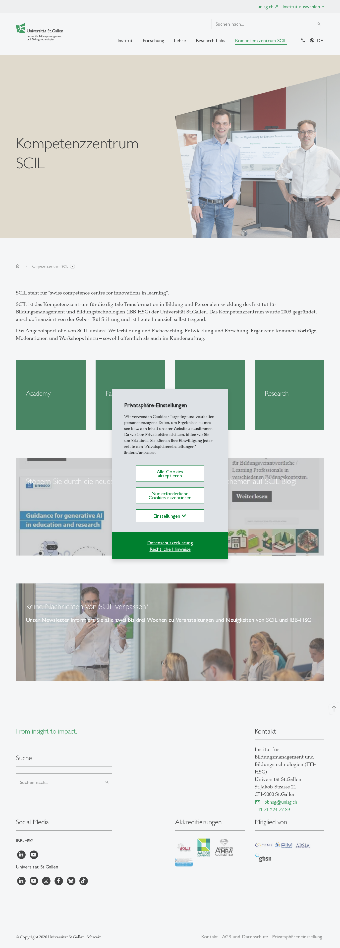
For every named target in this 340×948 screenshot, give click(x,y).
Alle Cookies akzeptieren (170, 473)
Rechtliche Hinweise (170, 549)
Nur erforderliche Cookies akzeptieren (170, 495)
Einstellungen (168, 516)
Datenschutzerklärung (170, 543)
